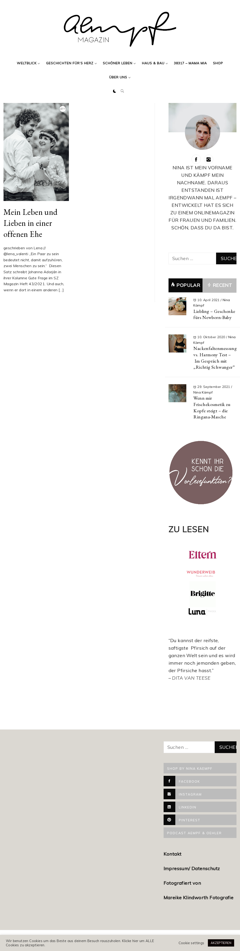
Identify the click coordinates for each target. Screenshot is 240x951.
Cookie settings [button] (191, 943)
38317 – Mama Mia (190, 63)
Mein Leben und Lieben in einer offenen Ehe (31, 223)
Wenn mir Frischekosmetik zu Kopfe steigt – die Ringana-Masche (211, 407)
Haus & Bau (153, 63)
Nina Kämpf (203, 392)
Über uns (118, 77)
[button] (114, 91)
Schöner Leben (117, 63)
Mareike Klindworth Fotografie (199, 897)
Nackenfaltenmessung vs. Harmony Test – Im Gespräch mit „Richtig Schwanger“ (215, 357)
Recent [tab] (221, 285)
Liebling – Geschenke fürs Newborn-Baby (214, 314)
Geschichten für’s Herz (70, 63)
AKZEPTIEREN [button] (221, 943)
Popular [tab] (188, 285)
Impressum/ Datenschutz (192, 868)
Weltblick (27, 63)
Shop (218, 63)
